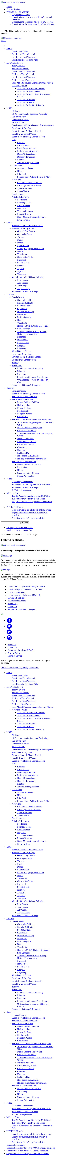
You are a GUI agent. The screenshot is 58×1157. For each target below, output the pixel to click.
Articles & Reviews (20, 197)
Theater (20, 237)
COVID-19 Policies (16, 598)
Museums (21, 374)
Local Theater (23, 145)
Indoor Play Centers (20, 119)
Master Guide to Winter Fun (24, 461)
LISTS (9, 108)
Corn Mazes (22, 416)
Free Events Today (20, 51)
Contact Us (12, 606)
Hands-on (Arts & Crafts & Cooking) (33, 326)
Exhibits (20, 160)
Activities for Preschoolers (28, 91)
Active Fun (16, 180)
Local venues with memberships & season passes (33, 125)
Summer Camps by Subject (23, 228)
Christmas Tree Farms (26, 430)
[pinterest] (9, 632)
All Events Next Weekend (23, 80)
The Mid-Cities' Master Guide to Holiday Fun (31, 419)
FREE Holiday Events (26, 441)
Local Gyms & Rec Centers (29, 185)
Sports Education (24, 188)
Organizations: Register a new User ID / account (32, 22)
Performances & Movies (27, 151)
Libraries (21, 371)
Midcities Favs (12, 493)
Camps (9, 223)
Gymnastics (22, 308)
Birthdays (16, 111)
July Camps (22, 286)
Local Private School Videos (24, 134)
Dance (20, 243)
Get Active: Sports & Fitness (29, 182)
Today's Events (18, 65)
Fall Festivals (22, 411)
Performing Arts (24, 317)
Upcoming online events (22, 481)
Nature (20, 251)
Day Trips (21, 208)
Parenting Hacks (24, 203)
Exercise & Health (25, 303)
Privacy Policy (14, 653)
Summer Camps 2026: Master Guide (27, 225)
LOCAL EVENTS (14, 63)
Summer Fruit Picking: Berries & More (28, 137)
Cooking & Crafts (25, 257)
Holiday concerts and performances (32, 459)
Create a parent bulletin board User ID (24, 595)
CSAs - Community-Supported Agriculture (30, 114)
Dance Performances (26, 157)
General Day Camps (26, 231)
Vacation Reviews (25, 211)
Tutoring (15, 362)
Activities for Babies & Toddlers (31, 88)
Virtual (9, 479)
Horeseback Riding (25, 311)
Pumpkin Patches (24, 414)
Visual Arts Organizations (28, 162)
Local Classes (18, 297)
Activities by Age (19, 85)
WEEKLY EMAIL (14, 507)
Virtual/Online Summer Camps (25, 291)
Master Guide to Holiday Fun (29, 427)
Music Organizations (26, 148)
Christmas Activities (25, 444)
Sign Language (23, 329)
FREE (9, 48)
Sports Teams (23, 191)
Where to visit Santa (25, 438)
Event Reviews (23, 220)
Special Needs (18, 194)
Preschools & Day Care (22, 128)
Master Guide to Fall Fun (22, 399)
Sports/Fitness (23, 245)
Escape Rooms (18, 122)
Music (20, 240)
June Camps (22, 283)
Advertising (13, 603)
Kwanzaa (21, 450)
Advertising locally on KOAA (20, 650)
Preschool (21, 260)
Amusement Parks (25, 168)
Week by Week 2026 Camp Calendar (28, 277)
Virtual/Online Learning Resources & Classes (31, 484)
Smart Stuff (17, 365)
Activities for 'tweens (26, 99)
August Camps (23, 288)
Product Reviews (24, 214)
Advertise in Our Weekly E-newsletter (28, 518)
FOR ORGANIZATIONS (17, 12)
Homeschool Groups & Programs (26, 385)
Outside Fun (17, 165)
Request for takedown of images (21, 609)
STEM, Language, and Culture (30, 248)
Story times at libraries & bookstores (32, 377)
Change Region (13, 9)
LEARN (10, 294)
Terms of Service (15, 656)
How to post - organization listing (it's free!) (26, 586)
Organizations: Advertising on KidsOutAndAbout (33, 24)
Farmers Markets (19, 391)
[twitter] (9, 626)
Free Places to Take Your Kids (25, 60)
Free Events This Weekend (23, 54)
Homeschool (22, 339)
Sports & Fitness (24, 306)
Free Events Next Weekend (23, 57)
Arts (14, 139)
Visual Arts (22, 254)
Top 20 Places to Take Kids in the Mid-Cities (31, 496)
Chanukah (21, 447)
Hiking (20, 470)
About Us (12, 644)
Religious (21, 266)
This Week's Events (20, 68)
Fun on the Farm (19, 117)
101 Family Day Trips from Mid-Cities (28, 499)
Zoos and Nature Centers (28, 473)
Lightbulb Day (23, 453)
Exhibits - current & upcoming (30, 368)
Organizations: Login (21, 14)
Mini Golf (21, 174)
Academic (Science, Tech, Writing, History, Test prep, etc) (32, 332)
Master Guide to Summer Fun (24, 396)
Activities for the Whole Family (30, 105)
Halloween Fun (23, 405)
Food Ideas (22, 200)
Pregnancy (21, 348)
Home (9, 7)
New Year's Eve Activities (28, 456)
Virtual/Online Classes (21, 351)
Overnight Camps (24, 234)
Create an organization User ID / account (25, 589)
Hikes (19, 171)
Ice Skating (22, 467)
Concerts (21, 142)
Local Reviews (23, 205)
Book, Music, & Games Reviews (31, 217)
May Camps (22, 280)
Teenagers (21, 274)
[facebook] (9, 620)
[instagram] (9, 637)
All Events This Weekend (23, 74)
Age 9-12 (21, 271)
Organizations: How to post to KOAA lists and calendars (30, 1148)
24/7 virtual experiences (22, 490)
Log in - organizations (17, 592)
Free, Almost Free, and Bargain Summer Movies (32, 83)
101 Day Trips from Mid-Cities (19, 527)
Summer (10, 388)
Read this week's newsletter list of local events (31, 510)
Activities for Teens (25, 102)
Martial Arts (22, 314)
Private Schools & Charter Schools (26, 131)
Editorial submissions (17, 601)
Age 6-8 (20, 268)
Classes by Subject (25, 300)
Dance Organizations (26, 154)
